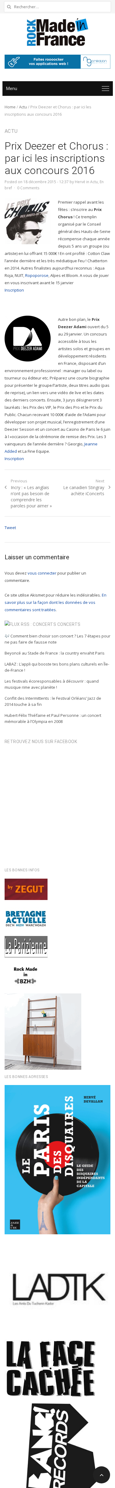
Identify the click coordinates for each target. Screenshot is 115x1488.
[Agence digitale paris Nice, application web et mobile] (58, 62)
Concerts (69, 624)
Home (10, 107)
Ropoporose (36, 275)
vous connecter (42, 573)
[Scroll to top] (101, 1474)
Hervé (80, 181)
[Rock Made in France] (58, 32)
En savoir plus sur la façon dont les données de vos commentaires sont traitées (55, 602)
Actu (23, 107)
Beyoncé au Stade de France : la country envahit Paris (55, 653)
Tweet (10, 527)
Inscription (14, 290)
